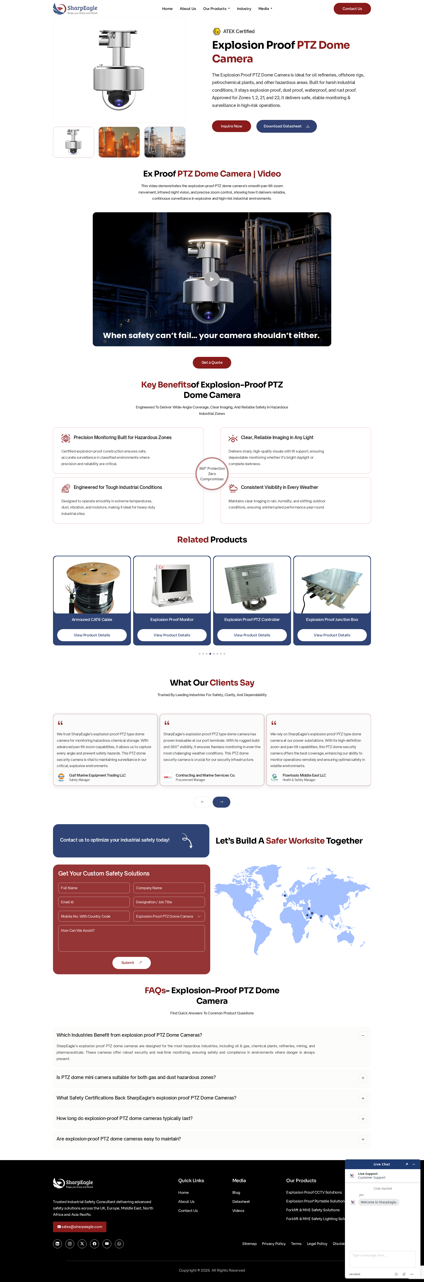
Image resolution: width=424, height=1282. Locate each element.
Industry (244, 8)
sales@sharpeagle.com (81, 1226)
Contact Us (352, 8)
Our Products (215, 8)
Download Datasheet (283, 126)
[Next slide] (221, 802)
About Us (188, 8)
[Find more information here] (382, 1219)
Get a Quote (212, 362)
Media (264, 8)
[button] (200, 654)
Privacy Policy (274, 1243)
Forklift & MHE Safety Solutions (313, 1210)
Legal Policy (317, 1243)
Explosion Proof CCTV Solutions (314, 1192)
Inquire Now (231, 126)
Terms (296, 1243)
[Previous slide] (203, 802)
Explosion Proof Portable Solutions (316, 1201)
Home (167, 8)
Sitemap (249, 1243)
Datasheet (241, 1201)
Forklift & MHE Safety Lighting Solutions (320, 1219)
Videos (238, 1210)
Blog (236, 1192)
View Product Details (92, 635)
